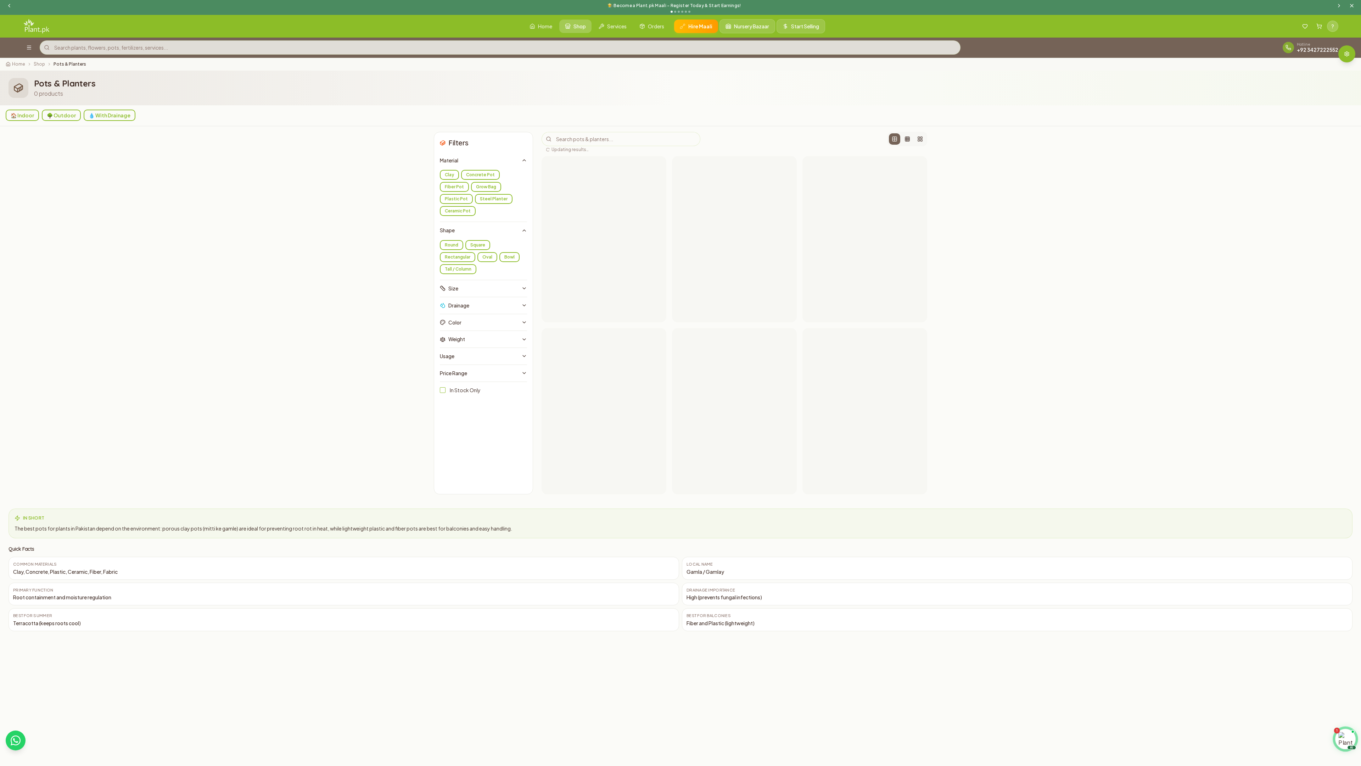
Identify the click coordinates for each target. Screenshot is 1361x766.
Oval (487, 257)
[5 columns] (920, 139)
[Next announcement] (1339, 5)
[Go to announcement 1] (672, 12)
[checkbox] (443, 390)
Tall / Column (458, 269)
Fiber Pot (454, 186)
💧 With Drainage (109, 115)
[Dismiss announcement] (1351, 5)
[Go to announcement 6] (689, 12)
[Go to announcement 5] (686, 12)
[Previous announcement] (9, 5)
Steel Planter (494, 198)
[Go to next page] (796, 519)
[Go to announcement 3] (679, 12)
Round (451, 245)
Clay (449, 174)
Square (477, 245)
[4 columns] (907, 139)
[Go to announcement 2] (675, 12)
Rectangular (457, 257)
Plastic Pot (456, 198)
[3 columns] (894, 139)
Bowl (509, 257)
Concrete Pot (480, 174)
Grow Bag (486, 186)
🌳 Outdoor (61, 115)
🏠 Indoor (22, 115)
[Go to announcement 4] (682, 12)
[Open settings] (1346, 53)
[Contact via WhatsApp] (16, 740)
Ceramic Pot (458, 210)
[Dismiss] (1349, 718)
